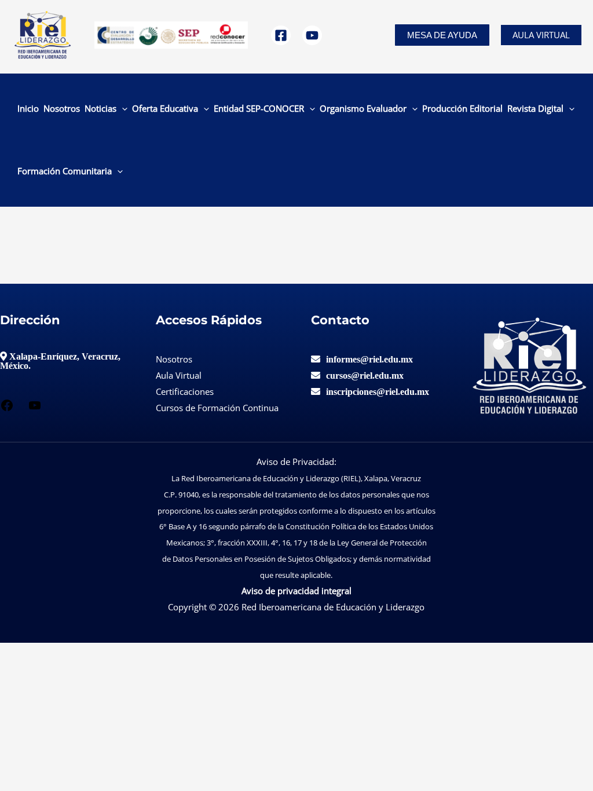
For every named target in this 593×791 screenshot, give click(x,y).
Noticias (100, 108)
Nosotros (61, 108)
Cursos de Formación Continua (217, 407)
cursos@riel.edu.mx (365, 375)
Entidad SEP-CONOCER (259, 108)
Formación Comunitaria (64, 171)
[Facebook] (281, 35)
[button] (442, 35)
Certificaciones (185, 391)
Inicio (28, 108)
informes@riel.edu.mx (369, 359)
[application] (121, 108)
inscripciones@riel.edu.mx (377, 391)
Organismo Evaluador (363, 108)
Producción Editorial (462, 108)
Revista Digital (535, 108)
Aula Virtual (541, 35)
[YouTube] (312, 35)
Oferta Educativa (165, 108)
